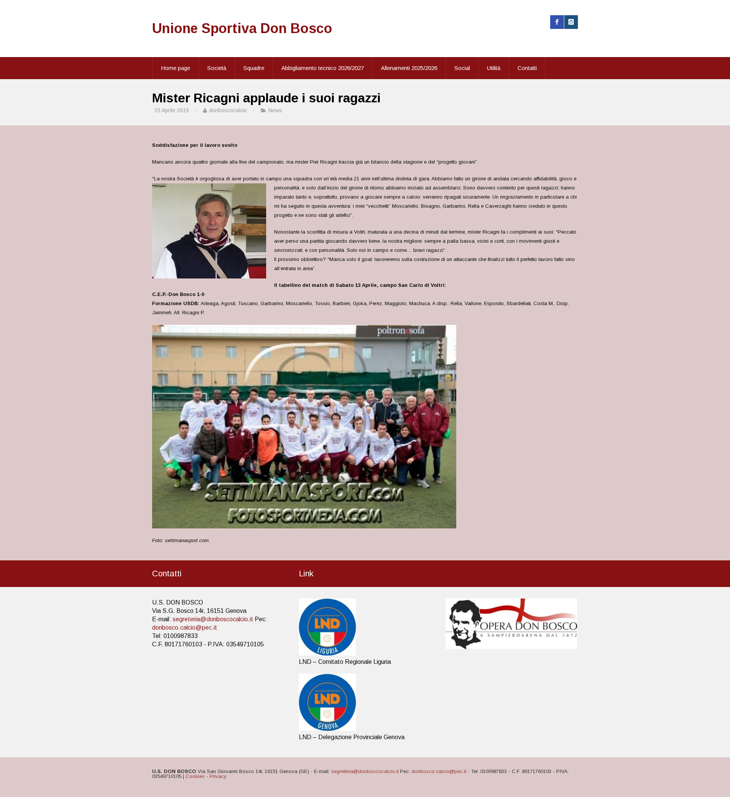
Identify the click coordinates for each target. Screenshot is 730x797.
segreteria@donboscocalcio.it (213, 619)
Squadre (253, 68)
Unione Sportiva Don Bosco (242, 28)
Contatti (527, 68)
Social (462, 68)
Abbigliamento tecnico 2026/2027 (322, 68)
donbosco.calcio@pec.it (184, 627)
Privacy (218, 776)
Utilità (493, 68)
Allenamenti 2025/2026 (409, 68)
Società (216, 68)
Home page (175, 68)
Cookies (195, 776)
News (275, 110)
